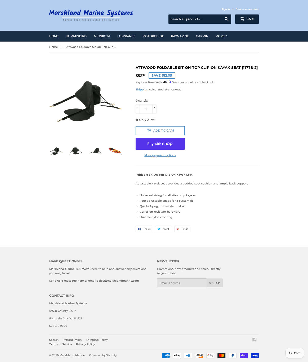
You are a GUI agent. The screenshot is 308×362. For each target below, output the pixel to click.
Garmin (202, 36)
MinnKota (102, 36)
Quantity (142, 100)
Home (54, 36)
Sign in (225, 9)
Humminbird (76, 36)
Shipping (142, 89)
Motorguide (153, 36)
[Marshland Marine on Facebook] (254, 340)
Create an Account (247, 9)
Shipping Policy (97, 339)
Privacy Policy (85, 344)
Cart (250, 19)
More (220, 36)
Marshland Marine (72, 355)
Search (54, 339)
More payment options (160, 155)
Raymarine (180, 36)
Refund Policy (72, 339)
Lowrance (126, 36)
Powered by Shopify (103, 355)
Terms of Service (60, 344)
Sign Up (214, 283)
